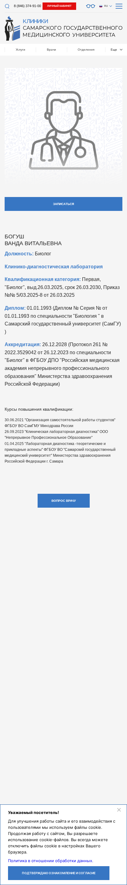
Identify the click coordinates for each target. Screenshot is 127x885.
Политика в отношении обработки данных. (50, 860)
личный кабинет (59, 6)
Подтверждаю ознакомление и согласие (59, 873)
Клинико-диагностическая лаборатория (54, 266)
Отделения (86, 49)
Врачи (51, 49)
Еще (114, 49)
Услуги (20, 49)
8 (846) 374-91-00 (27, 6)
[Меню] (119, 6)
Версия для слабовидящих (90, 6)
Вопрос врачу (63, 500)
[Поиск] (7, 6)
